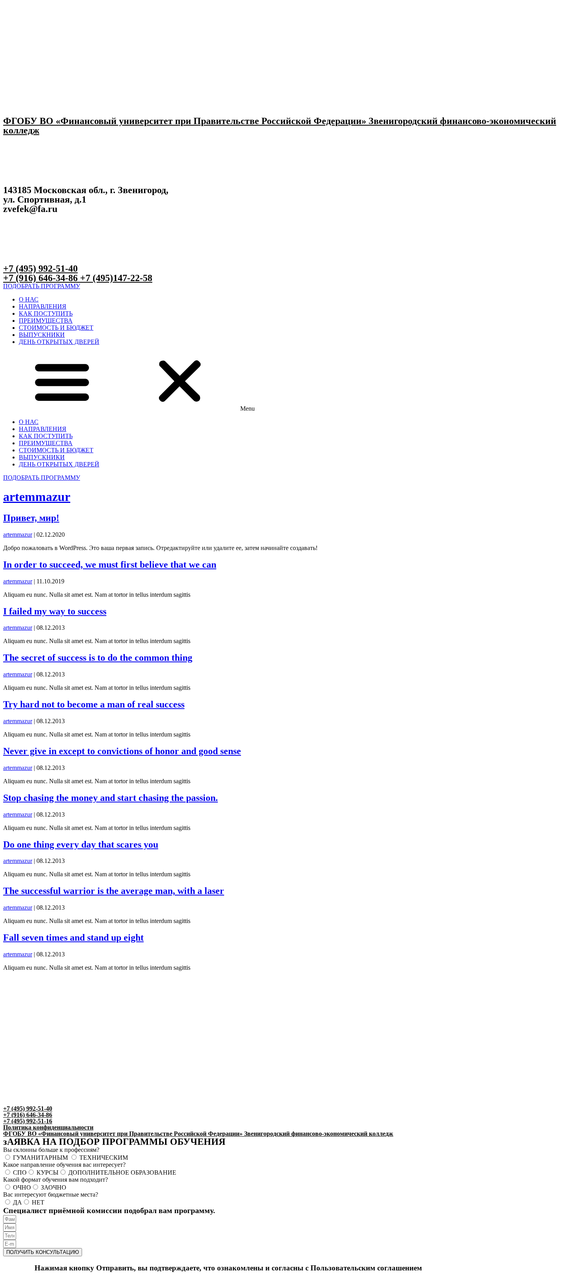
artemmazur (36, 497)
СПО (20, 1172)
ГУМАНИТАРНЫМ (41, 1157)
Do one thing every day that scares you (80, 844)
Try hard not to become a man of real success (93, 704)
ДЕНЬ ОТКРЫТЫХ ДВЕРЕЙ (59, 341)
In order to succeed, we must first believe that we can (109, 564)
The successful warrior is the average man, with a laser (113, 891)
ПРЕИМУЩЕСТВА (46, 320)
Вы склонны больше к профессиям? (51, 1149)
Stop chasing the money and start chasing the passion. (110, 798)
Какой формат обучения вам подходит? (55, 1179)
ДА (17, 1202)
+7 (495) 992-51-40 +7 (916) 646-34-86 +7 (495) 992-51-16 (27, 1114)
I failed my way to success (54, 611)
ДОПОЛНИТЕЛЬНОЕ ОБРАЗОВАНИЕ (122, 1172)
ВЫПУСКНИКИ (42, 334)
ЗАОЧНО (53, 1187)
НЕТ (38, 1202)
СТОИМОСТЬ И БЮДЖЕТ (56, 327)
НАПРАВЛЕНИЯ (42, 306)
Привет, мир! (31, 518)
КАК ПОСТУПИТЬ (46, 313)
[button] (41, 286)
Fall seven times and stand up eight (73, 937)
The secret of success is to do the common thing (97, 657)
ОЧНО (22, 1187)
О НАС (28, 299)
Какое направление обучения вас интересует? (64, 1164)
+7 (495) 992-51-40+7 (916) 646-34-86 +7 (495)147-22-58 (77, 273)
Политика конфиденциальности (48, 1127)
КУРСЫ (47, 1172)
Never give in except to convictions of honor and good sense (122, 751)
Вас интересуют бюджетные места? (50, 1194)
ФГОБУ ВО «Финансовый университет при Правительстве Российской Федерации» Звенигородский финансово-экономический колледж (279, 125)
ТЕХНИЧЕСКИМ (103, 1157)
